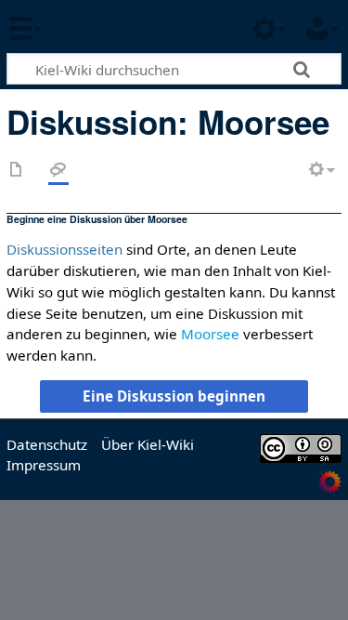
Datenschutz (46, 444)
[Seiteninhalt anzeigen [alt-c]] (16, 170)
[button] (174, 396)
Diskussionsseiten (64, 249)
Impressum (43, 464)
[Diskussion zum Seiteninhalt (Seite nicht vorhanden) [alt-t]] (58, 170)
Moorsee (210, 333)
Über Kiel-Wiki (147, 444)
